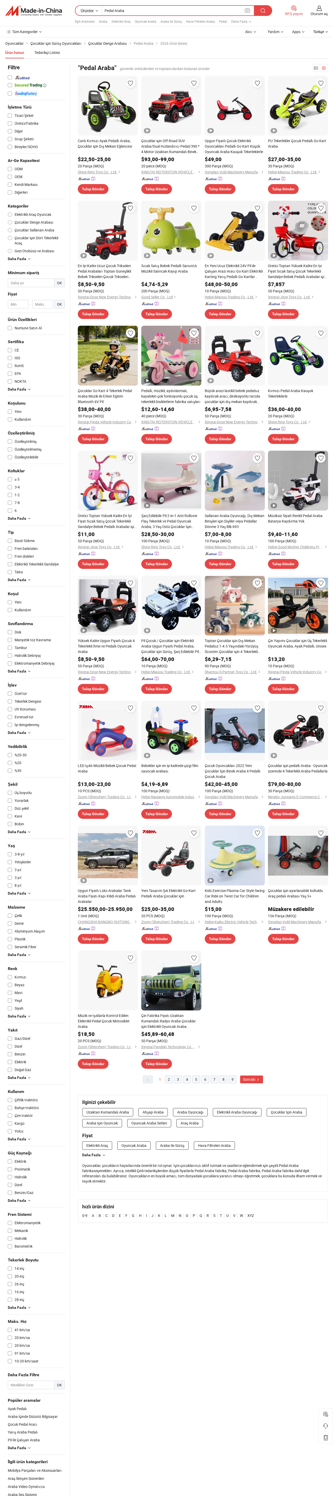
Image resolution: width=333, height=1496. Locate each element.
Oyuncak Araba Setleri (149, 1123)
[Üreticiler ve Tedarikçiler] (33, 10)
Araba (103, 21)
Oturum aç (319, 13)
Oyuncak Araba (145, 21)
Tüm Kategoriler (25, 31)
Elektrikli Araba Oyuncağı (237, 1112)
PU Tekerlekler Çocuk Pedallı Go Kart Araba (297, 143)
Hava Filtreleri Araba (200, 21)
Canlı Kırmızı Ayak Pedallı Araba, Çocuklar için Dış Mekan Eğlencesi (105, 143)
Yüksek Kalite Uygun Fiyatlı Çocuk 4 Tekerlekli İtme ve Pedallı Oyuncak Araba (106, 646)
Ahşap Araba (153, 1112)
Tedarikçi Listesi (47, 52)
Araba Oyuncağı (190, 1112)
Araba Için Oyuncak (102, 1123)
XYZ (250, 1215)
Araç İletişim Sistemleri (26, 1478)
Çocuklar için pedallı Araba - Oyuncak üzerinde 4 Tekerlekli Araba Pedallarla (298, 768)
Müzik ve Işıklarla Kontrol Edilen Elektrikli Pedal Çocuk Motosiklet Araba (104, 1021)
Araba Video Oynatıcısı (26, 1486)
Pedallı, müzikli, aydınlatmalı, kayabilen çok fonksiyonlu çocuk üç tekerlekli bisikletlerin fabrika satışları (170, 396)
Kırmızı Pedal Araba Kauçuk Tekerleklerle (290, 393)
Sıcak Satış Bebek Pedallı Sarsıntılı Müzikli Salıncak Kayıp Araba (169, 268)
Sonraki (249, 1079)
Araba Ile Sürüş (171, 21)
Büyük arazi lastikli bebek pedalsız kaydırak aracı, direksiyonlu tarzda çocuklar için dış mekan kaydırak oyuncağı (232, 396)
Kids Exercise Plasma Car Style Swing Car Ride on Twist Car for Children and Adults (235, 896)
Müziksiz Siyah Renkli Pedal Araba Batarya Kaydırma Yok (295, 518)
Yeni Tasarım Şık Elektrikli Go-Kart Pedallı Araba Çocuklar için (168, 893)
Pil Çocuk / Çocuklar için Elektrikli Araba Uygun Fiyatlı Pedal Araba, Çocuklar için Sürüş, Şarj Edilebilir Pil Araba (170, 646)
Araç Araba (190, 1123)
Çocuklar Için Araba (286, 1112)
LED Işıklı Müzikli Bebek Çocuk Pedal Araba (107, 768)
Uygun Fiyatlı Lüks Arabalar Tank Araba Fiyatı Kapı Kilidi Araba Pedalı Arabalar (107, 896)
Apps (296, 31)
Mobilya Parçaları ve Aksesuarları (35, 1470)
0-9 (84, 1215)
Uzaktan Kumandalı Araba (107, 1112)
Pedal (223, 21)
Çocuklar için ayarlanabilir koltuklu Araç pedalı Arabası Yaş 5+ (295, 893)
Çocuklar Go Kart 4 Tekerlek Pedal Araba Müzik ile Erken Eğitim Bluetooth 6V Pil (105, 396)
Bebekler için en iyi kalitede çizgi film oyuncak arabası (169, 768)
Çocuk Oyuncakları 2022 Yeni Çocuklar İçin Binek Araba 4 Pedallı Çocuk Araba (232, 771)
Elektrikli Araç (121, 21)
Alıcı (248, 31)
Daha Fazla (91, 1155)
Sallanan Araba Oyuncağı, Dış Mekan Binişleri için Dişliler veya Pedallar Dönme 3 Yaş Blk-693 (234, 521)
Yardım (273, 31)
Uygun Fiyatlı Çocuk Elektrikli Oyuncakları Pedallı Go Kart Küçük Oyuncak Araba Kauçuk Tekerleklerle (234, 146)
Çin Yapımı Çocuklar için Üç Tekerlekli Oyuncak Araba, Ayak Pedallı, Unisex (297, 643)
